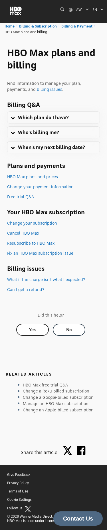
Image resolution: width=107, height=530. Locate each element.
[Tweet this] (69, 451)
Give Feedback (18, 474)
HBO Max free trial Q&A (45, 385)
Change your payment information (40, 186)
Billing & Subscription (38, 26)
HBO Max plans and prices (32, 176)
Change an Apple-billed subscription (58, 410)
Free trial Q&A (20, 196)
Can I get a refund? (25, 289)
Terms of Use (17, 491)
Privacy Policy (18, 482)
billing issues (49, 89)
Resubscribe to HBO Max (30, 243)
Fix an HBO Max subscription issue (40, 253)
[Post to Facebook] (81, 450)
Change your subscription (32, 223)
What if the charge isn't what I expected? (46, 279)
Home (10, 26)
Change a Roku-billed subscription (56, 391)
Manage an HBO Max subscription (55, 403)
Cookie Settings (19, 499)
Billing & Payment (76, 26)
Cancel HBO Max (23, 233)
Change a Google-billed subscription (58, 397)
